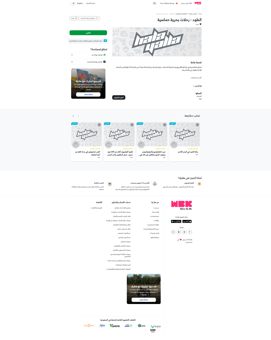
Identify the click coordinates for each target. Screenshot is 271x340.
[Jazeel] (129, 325)
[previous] (78, 116)
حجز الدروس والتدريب (124, 237)
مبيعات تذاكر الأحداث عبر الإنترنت (121, 212)
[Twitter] (184, 232)
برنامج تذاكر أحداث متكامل (123, 207)
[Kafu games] (156, 326)
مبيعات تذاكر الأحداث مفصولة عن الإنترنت (118, 220)
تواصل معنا (155, 212)
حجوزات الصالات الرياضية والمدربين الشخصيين (120, 255)
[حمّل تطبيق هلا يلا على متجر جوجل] (176, 222)
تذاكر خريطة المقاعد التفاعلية (122, 224)
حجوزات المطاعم (126, 241)
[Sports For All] (89, 325)
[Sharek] (102, 325)
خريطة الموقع (155, 237)
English (80, 3)
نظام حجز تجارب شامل (124, 229)
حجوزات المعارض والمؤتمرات (122, 245)
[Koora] (115, 325)
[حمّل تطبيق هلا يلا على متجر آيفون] (187, 222)
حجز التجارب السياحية (124, 233)
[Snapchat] (179, 232)
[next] (73, 116)
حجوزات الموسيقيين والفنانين (122, 250)
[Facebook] (190, 232)
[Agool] (142, 325)
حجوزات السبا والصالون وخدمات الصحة (119, 260)
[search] (155, 3)
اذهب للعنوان (119, 97)
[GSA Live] (153, 330)
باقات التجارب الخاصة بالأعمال (122, 216)
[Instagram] (173, 232)
